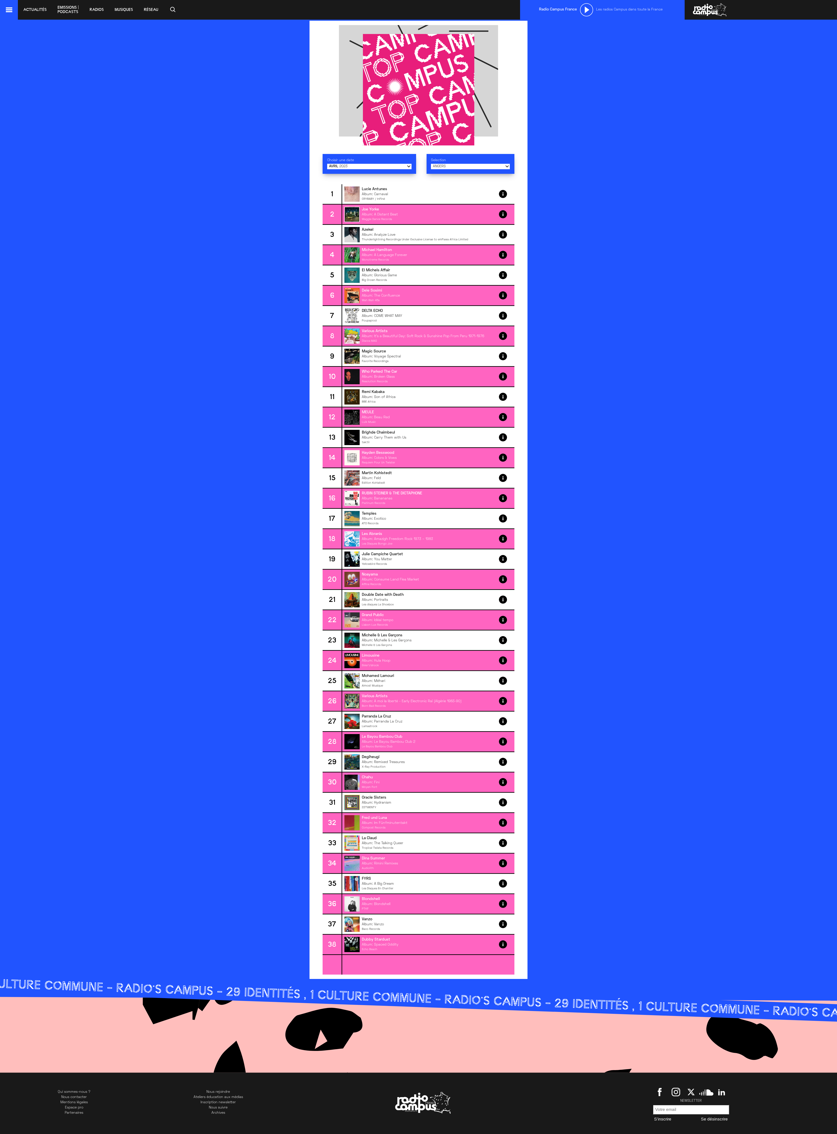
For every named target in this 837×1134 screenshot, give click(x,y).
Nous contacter (74, 1097)
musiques (124, 9)
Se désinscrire (714, 1119)
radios (97, 9)
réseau (151, 9)
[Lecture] (586, 9)
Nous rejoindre (218, 1091)
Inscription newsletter (218, 1102)
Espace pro (74, 1107)
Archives (218, 1112)
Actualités (35, 9)
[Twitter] (691, 1091)
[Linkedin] (722, 1091)
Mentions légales (74, 1102)
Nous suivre (218, 1107)
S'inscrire (662, 1119)
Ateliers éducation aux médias (218, 1097)
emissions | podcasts (68, 9)
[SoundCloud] (706, 1091)
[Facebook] (660, 1091)
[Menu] (9, 10)
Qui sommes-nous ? (74, 1091)
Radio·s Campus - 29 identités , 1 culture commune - (327, 996)
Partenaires (74, 1112)
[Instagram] (676, 1091)
